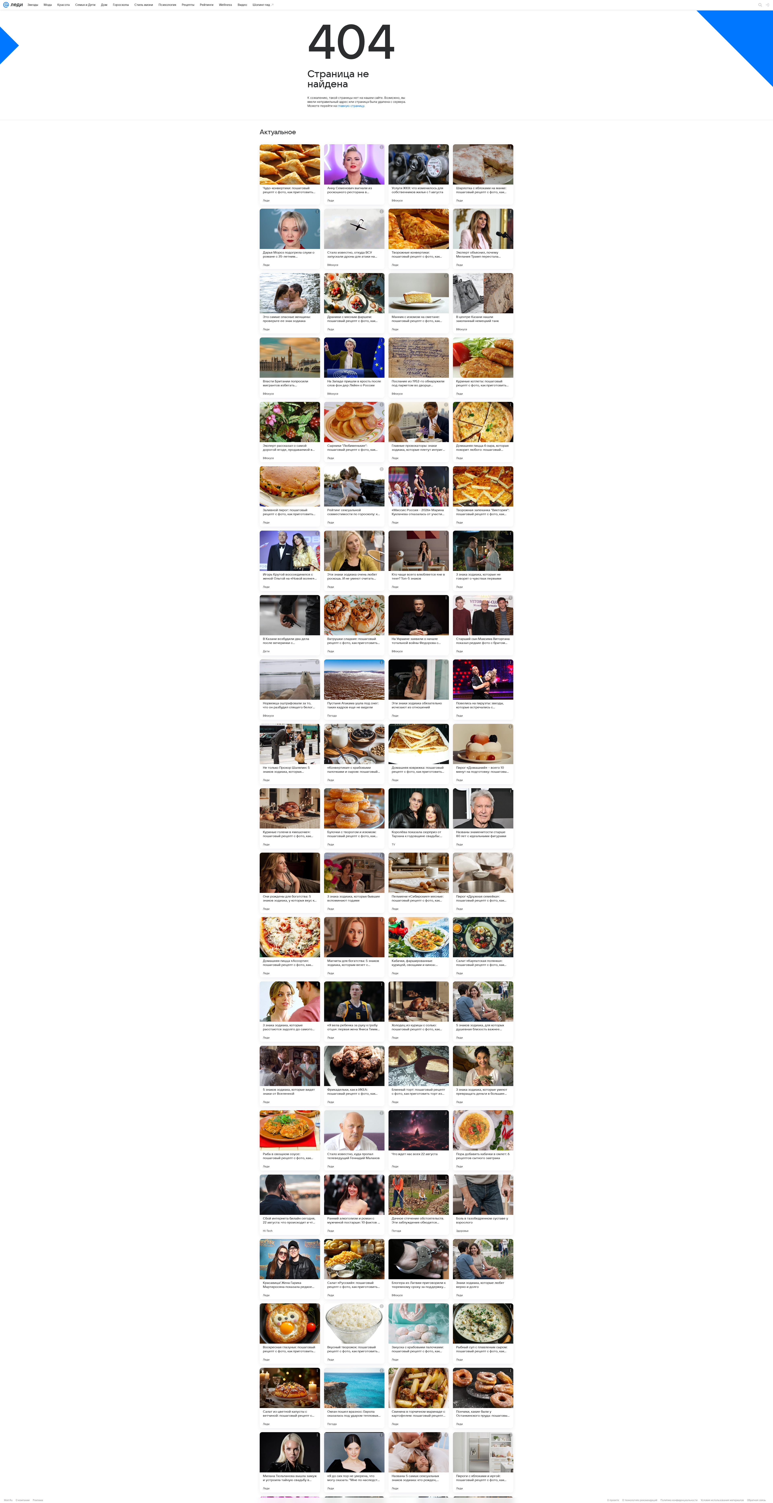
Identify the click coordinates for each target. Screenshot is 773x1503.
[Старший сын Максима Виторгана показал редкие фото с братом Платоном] (483, 625)
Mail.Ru (8, 1500)
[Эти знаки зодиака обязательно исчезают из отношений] (419, 689)
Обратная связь (756, 1500)
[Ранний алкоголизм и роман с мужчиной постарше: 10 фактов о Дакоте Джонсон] (354, 1205)
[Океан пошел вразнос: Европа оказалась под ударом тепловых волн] (354, 1398)
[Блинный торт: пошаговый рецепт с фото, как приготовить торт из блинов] (419, 1076)
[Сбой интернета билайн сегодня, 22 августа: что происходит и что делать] (290, 1205)
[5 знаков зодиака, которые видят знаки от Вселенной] (290, 1076)
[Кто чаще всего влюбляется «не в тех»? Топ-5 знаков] (419, 561)
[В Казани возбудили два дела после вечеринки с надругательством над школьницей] (290, 625)
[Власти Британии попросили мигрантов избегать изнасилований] (290, 367)
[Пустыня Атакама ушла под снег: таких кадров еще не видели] (354, 689)
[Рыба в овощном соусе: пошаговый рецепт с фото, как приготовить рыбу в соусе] (290, 1140)
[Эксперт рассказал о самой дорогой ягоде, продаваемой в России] (290, 432)
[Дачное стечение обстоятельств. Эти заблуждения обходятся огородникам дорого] (419, 1205)
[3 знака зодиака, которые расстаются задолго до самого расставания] (290, 1011)
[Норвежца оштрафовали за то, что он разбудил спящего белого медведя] (290, 689)
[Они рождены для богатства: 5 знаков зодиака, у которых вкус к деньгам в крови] (290, 883)
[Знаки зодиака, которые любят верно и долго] (483, 1269)
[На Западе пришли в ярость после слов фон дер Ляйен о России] (354, 367)
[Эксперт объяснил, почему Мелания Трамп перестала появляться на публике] (483, 239)
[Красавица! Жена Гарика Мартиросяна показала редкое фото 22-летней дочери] (290, 1269)
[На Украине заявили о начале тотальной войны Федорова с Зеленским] (419, 625)
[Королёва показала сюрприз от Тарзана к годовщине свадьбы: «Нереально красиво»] (419, 818)
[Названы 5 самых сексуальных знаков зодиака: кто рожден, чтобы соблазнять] (419, 1462)
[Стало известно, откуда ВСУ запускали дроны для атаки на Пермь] (354, 239)
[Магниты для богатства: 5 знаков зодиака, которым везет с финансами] (354, 947)
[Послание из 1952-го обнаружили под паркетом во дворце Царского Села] (419, 367)
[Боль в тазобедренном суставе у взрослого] (483, 1205)
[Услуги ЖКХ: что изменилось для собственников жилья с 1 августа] (419, 174)
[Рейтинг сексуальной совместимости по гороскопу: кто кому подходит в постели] (354, 496)
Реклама (38, 1500)
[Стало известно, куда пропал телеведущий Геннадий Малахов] (354, 1140)
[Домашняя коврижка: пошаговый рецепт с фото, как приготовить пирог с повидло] (419, 754)
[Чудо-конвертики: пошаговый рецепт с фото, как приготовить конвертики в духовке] (290, 174)
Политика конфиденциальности (679, 1500)
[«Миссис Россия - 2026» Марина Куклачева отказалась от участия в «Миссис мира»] (419, 496)
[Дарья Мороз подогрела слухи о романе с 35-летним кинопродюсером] (290, 239)
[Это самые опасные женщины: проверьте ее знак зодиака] (290, 303)
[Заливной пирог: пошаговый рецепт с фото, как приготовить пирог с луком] (290, 496)
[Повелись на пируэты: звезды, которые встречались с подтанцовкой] (483, 689)
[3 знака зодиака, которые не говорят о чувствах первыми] (483, 561)
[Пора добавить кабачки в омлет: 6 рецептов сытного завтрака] (483, 1140)
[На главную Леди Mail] (16, 5)
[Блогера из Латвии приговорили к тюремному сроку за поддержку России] (419, 1269)
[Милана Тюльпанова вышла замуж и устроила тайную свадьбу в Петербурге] (290, 1462)
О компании (23, 1500)
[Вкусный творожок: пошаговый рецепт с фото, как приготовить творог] (354, 1333)
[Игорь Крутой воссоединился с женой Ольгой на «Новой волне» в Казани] (290, 561)
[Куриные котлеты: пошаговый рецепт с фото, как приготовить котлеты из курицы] (483, 367)
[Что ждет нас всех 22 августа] (419, 1140)
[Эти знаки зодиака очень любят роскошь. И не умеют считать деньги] (354, 561)
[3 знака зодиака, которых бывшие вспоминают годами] (354, 883)
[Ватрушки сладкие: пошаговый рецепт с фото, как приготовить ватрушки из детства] (354, 625)
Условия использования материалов (722, 1500)
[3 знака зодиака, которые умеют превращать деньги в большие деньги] (483, 1076)
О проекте (613, 1500)
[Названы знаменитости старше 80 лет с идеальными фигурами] (483, 818)
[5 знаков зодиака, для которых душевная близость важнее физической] (483, 1011)
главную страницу (351, 106)
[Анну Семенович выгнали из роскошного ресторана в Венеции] (354, 174)
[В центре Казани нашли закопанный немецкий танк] (483, 303)
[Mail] (6, 5)
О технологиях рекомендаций (639, 1500)
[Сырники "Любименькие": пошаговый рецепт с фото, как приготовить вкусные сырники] (354, 432)
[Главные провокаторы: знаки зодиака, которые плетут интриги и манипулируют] (419, 432)
